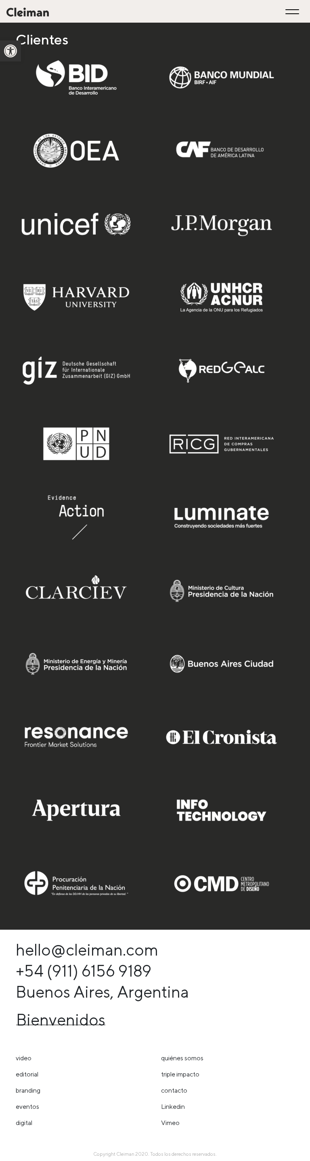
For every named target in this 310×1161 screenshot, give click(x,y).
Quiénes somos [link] (182, 1058)
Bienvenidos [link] (60, 1019)
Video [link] (23, 1058)
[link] (10, 50)
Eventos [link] (27, 1106)
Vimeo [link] (170, 1123)
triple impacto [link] (180, 1074)
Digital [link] (24, 1123)
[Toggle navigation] (293, 11)
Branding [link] (28, 1090)
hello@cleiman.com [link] (87, 949)
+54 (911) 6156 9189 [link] (83, 970)
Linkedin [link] (173, 1106)
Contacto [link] (174, 1090)
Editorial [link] (27, 1074)
